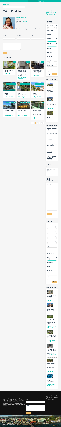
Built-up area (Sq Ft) (50, 25)
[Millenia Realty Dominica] (7, 4)
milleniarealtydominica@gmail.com (28, 22)
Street (48, 249)
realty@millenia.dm (50, 173)
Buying (30, 4)
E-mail (32, 35)
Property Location (50, 253)
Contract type (49, 56)
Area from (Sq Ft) (50, 30)
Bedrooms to (49, 52)
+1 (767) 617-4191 (49, 172)
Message (48, 201)
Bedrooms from (50, 48)
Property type (49, 274)
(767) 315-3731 (24, 21)
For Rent (25, 4)
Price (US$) (49, 60)
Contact (56, 4)
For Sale (20, 4)
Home (16, 4)
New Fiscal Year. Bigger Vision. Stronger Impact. (52, 143)
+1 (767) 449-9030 (38, 397)
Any (48, 58)
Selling (34, 4)
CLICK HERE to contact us (9, 400)
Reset (50, 74)
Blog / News (51, 4)
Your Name (4, 35)
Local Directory (44, 4)
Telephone (19, 35)
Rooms (48, 239)
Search (54, 74)
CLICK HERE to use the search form (16, 404)
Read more (49, 139)
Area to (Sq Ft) (49, 34)
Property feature (50, 270)
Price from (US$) (50, 65)
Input (56, 25)
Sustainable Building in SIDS (50, 16)
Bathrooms (49, 38)
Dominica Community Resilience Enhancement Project (52, 129)
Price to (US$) (49, 69)
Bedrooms (49, 43)
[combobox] (52, 32)
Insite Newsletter (48, 18)
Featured (49, 279)
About (39, 4)
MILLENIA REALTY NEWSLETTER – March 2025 (52, 156)
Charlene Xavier (21, 17)
